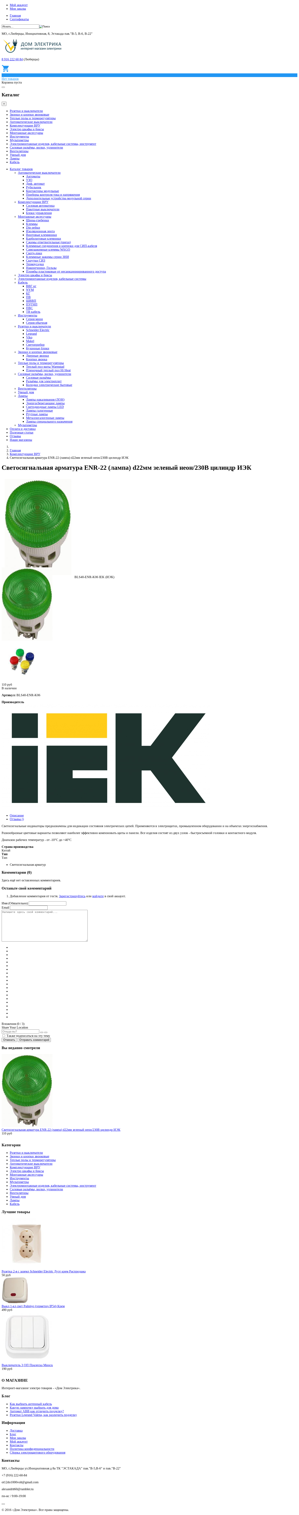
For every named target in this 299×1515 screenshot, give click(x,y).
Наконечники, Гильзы (41, 268)
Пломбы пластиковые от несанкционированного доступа (66, 271)
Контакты (16, 1445)
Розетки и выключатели (26, 111)
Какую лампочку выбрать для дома (34, 1407)
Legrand (31, 333)
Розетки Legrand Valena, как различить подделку (43, 1415)
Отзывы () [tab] (17, 819)
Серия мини (34, 319)
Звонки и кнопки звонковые (29, 114)
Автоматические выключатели (31, 122)
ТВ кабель (33, 311)
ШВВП (31, 300)
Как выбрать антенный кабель (31, 1404)
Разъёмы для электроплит (44, 381)
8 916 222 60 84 (12, 59)
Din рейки (33, 227)
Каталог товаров (21, 169)
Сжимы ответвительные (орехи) (48, 242)
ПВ (28, 297)
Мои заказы (18, 8)
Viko (29, 337)
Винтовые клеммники (41, 235)
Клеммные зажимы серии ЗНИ (47, 257)
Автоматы (33, 176)
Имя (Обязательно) (15, 903)
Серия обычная (36, 322)
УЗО (29, 180)
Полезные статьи (21, 432)
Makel (30, 341)
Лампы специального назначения (49, 421)
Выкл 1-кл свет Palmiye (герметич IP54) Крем (33, 1306)
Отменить (9, 1039)
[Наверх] (3, 1504)
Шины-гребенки (37, 220)
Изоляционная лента (40, 231)
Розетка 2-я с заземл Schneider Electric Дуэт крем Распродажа (44, 1271)
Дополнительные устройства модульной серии (58, 198)
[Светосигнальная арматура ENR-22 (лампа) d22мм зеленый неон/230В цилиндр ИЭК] (27, 1126)
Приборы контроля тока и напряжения (53, 194)
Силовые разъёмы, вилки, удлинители (36, 147)
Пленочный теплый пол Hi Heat (48, 370)
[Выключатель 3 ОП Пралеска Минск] (27, 1361)
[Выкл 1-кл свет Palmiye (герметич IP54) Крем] (15, 1302)
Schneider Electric (37, 330)
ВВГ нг (31, 286)
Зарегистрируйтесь (72, 896)
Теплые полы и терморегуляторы (33, 118)
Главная (15, 15)
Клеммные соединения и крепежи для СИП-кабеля (61, 246)
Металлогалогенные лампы (45, 418)
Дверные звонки (37, 355)
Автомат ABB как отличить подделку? (37, 1411)
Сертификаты (19, 19)
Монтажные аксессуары (26, 133)
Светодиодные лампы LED (45, 407)
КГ (28, 293)
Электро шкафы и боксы (27, 129)
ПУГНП (31, 304)
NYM (30, 289)
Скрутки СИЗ (35, 260)
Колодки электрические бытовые (49, 385)
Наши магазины (21, 440)
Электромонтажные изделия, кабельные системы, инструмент (53, 144)
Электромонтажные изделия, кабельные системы (52, 279)
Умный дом (18, 155)
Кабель (15, 162)
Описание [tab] (17, 815)
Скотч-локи (34, 253)
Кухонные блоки (37, 348)
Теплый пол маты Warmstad (45, 366)
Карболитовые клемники (43, 238)
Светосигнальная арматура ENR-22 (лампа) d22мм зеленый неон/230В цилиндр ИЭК (61, 1129)
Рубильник (33, 187)
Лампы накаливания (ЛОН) (45, 399)
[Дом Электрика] (33, 52)
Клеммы (32, 224)
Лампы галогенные (39, 410)
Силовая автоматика (40, 205)
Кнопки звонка (36, 359)
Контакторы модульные (42, 191)
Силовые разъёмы (38, 377)
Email (5, 907)
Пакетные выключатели (42, 209)
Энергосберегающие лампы (45, 403)
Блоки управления (39, 213)
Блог (13, 1434)
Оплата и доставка (23, 429)
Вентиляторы (19, 151)
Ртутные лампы (37, 414)
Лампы (15, 158)
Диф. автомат (35, 183)
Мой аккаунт (19, 5)
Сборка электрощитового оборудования (37, 1452)
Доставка (16, 1430)
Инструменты (19, 136)
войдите (98, 896)
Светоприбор (35, 344)
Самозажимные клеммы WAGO (48, 249)
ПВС (29, 308)
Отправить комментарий (34, 1039)
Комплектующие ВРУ (25, 125)
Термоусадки (35, 264)
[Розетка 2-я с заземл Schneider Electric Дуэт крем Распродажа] (27, 1267)
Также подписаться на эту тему (28, 1036)
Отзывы (15, 436)
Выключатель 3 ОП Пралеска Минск (27, 1365)
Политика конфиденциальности (32, 1449)
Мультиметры (19, 140)
